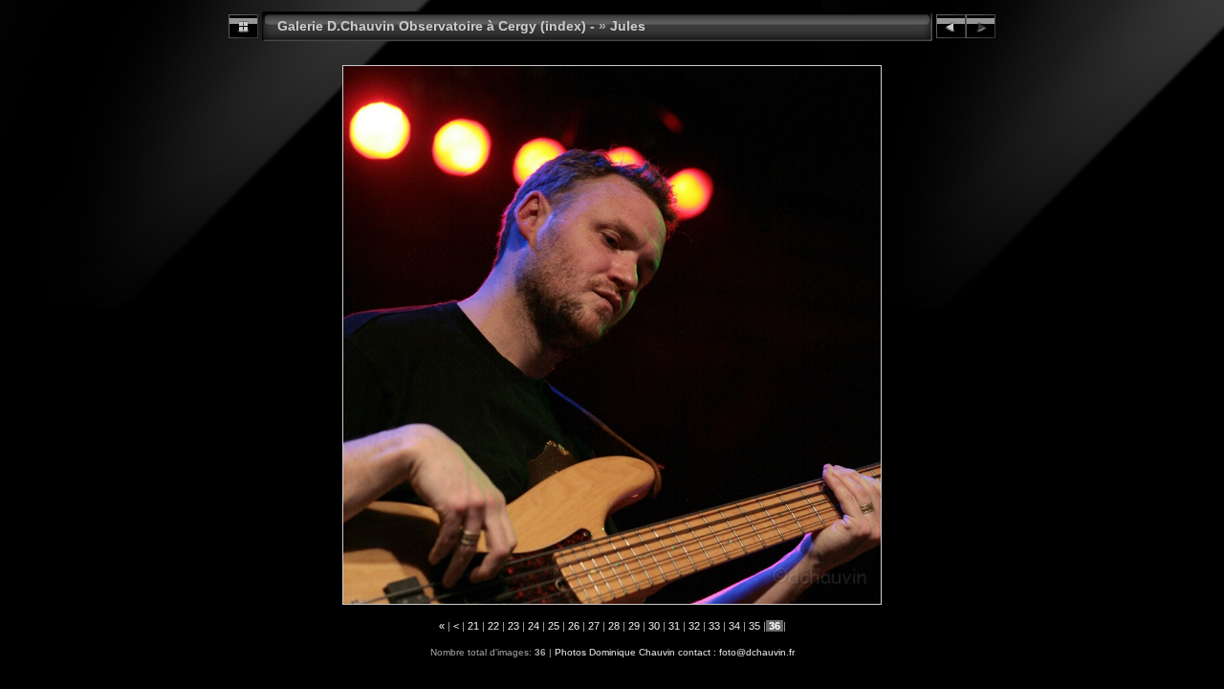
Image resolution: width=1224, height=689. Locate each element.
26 (573, 626)
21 (473, 626)
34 (734, 626)
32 (694, 626)
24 (533, 626)
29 (634, 626)
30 (654, 626)
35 (754, 626)
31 (674, 626)
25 (553, 626)
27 (593, 626)
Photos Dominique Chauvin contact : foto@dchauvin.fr (675, 652)
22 (493, 626)
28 (614, 626)
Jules (627, 25)
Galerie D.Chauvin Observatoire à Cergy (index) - (436, 25)
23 (513, 626)
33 (714, 626)
